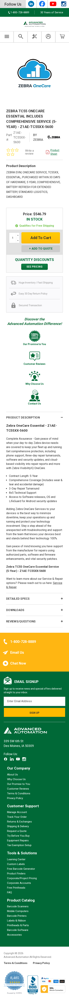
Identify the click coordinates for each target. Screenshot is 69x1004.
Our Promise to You (18, 784)
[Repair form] (34, 36)
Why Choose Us (16, 779)
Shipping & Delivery (18, 826)
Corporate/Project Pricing (22, 878)
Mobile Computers (17, 911)
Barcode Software (17, 930)
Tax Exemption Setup (19, 845)
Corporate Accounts (19, 883)
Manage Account (17, 812)
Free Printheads (16, 887)
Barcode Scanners (17, 906)
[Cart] (62, 36)
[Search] (20, 36)
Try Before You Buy (18, 835)
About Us (12, 774)
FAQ (9, 892)
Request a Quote (17, 831)
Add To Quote (42, 248)
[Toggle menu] (7, 36)
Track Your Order (17, 816)
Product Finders (16, 873)
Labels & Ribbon (16, 920)
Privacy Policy (15, 798)
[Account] (48, 36)
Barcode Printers (17, 915)
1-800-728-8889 (23, 642)
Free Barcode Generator (21, 868)
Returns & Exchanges (19, 821)
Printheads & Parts (18, 925)
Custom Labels (16, 864)
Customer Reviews (18, 788)
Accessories (14, 934)
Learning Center (16, 859)
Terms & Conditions (18, 793)
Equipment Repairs (18, 840)
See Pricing (35, 266)
